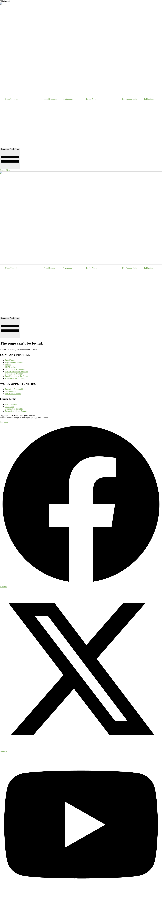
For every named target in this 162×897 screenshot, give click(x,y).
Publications (149, 99)
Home (7, 99)
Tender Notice (91, 99)
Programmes (68, 99)
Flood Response (50, 99)
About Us (14, 99)
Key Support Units (129, 99)
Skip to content (6, 1)
